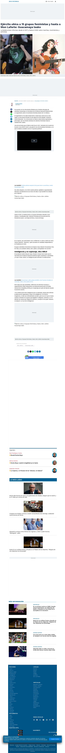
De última (11, 707)
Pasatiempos (36, 702)
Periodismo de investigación (12, 674)
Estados (11, 685)
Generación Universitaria (36, 693)
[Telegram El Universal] (34, 720)
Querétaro (35, 674)
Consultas (11, 711)
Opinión (12, 450)
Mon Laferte (20, 345)
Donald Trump (12, 682)
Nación (16, 100)
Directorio (12, 745)
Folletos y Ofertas (37, 685)
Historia (17, 746)
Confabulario (12, 698)
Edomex (35, 668)
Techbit (10, 704)
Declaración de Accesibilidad (26, 746)
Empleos (35, 689)
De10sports (35, 696)
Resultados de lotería (36, 706)
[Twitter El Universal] (40, 720)
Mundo (10, 681)
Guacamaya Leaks (29, 345)
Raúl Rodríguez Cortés (15, 453)
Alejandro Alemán (14, 468)
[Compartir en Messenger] (11, 117)
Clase (10, 715)
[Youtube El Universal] (43, 720)
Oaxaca (35, 670)
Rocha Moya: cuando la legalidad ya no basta (24, 463)
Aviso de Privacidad (51, 745)
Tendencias (11, 699)
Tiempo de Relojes (13, 724)
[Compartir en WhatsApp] (11, 114)
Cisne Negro (12, 726)
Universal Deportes (13, 693)
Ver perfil (17, 104)
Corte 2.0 (11, 670)
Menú (10, 705)
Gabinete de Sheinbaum (12, 679)
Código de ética (31, 745)
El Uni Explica (12, 676)
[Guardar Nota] (11, 121)
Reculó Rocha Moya (17, 455)
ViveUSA (35, 699)
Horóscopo (35, 704)
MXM (10, 702)
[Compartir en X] (11, 112)
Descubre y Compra (37, 684)
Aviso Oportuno (36, 687)
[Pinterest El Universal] (49, 720)
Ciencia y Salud (12, 701)
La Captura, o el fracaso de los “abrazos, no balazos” (27, 470)
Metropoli (11, 684)
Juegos (34, 701)
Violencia (38, 745)
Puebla (34, 671)
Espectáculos (12, 694)
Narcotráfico (12, 687)
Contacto (47, 746)
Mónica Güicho (13, 461)
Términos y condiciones (39, 746)
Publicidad (43, 745)
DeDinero (35, 698)
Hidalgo (35, 673)
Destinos (11, 708)
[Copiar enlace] (11, 119)
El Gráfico (35, 695)
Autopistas (11, 710)
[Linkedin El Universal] (53, 720)
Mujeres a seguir (13, 671)
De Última (11, 720)
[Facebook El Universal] (37, 720)
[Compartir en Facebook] (11, 109)
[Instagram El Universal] (46, 720)
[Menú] (55, 1)
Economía (11, 691)
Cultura (10, 696)
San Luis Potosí (36, 676)
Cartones (11, 690)
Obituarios (35, 690)
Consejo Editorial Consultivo (21, 745)
